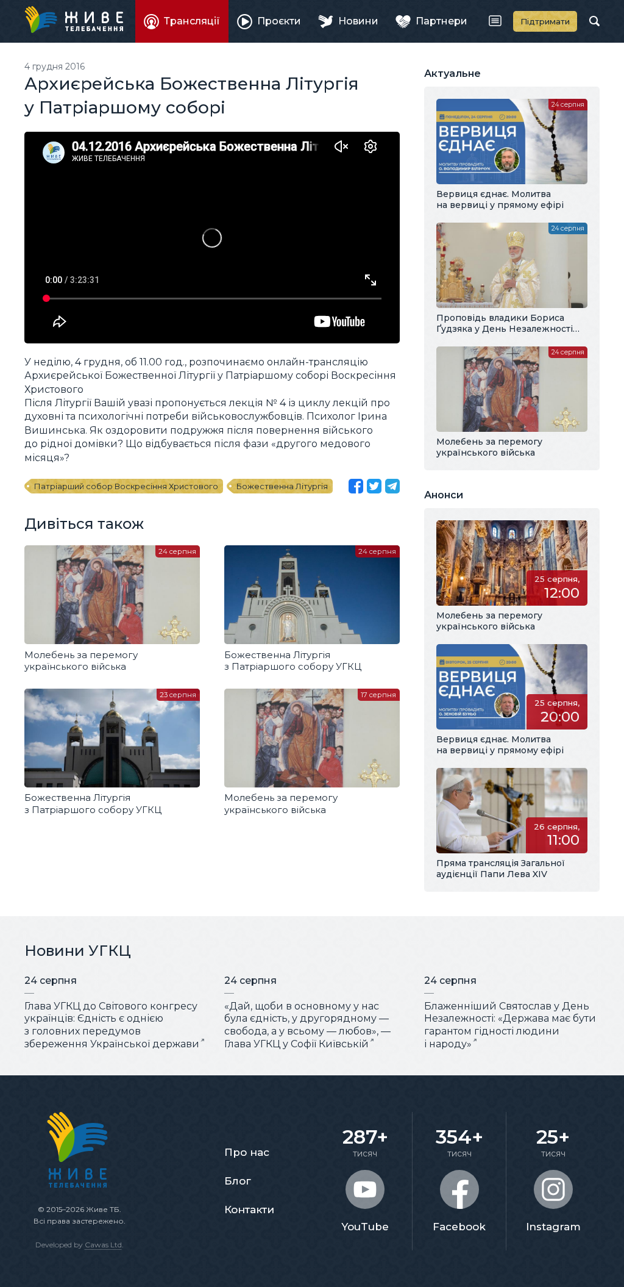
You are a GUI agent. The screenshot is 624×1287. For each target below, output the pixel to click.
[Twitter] (374, 486)
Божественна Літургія (282, 486)
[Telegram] (392, 486)
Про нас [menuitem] (246, 1152)
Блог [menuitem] (237, 1181)
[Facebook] (356, 486)
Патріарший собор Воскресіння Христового (126, 486)
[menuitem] (182, 21)
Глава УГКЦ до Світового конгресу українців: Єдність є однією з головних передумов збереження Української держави (111, 1025)
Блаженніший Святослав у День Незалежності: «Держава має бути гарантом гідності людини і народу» (510, 1025)
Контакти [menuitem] (249, 1209)
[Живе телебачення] (73, 19)
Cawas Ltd (103, 1244)
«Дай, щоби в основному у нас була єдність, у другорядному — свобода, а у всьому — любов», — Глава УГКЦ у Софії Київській (307, 1025)
